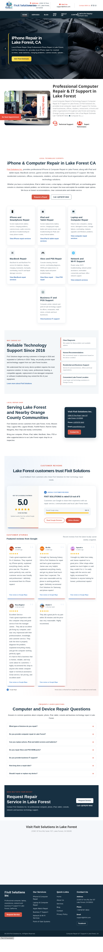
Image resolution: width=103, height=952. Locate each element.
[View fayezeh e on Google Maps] (72, 548)
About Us (64, 14)
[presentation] (5, 49)
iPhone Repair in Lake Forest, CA (27, 40)
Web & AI (55, 14)
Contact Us (74, 432)
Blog (46, 15)
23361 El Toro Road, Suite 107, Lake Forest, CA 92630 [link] (39, 5)
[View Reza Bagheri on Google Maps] (11, 605)
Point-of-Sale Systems (41, 921)
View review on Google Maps (18, 595)
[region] (51, 615)
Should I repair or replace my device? (23, 773)
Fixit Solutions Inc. (15, 169)
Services (35, 15)
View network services (79, 280)
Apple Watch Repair (40, 908)
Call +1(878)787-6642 (61, 197)
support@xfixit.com (63, 7)
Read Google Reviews (54, 520)
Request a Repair (40, 197)
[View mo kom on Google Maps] (11, 548)
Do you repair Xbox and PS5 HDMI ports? (25, 750)
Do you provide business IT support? (23, 758)
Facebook (82, 923)
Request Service (84, 800)
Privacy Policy (62, 914)
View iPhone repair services (20, 238)
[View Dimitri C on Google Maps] (42, 605)
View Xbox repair (47, 277)
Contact (75, 15)
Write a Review (73, 520)
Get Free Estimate (21, 59)
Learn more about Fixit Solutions (19, 383)
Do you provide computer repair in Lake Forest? (27, 734)
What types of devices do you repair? (23, 726)
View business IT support (50, 319)
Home (24, 15)
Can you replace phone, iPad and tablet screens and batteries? (33, 742)
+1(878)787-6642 (82, 16)
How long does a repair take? (20, 765)
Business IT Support (40, 912)
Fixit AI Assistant (7, 938)
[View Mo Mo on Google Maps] (42, 548)
